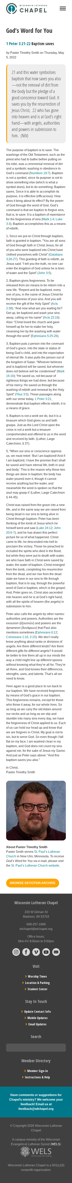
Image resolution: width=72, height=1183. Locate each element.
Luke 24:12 (44, 528)
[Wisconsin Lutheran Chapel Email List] (56, 954)
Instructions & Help (37, 1077)
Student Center (37, 989)
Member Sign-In (37, 1071)
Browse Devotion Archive (32, 883)
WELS (55, 1144)
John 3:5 (44, 273)
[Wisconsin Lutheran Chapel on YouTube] (46, 954)
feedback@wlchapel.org (36, 1108)
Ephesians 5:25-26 (44, 336)
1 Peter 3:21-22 (18, 43)
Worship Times (37, 976)
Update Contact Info (37, 1011)
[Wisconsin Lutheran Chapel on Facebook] (26, 954)
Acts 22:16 (51, 317)
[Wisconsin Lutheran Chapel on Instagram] (16, 954)
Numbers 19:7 (39, 173)
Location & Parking (37, 983)
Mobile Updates (37, 1018)
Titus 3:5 (21, 394)
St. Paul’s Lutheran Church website (35, 865)
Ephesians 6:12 (46, 632)
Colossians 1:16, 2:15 (21, 637)
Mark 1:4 (48, 219)
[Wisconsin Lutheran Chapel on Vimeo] (36, 954)
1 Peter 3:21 (43, 399)
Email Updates (37, 1024)
